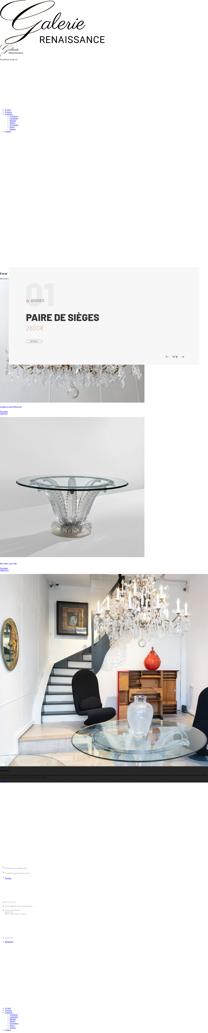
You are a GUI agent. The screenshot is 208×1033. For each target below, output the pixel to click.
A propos (8, 112)
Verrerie (13, 129)
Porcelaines (14, 125)
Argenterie (14, 116)
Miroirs (12, 123)
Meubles (13, 121)
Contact (8, 131)
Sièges (12, 127)
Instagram (9, 941)
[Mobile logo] (52, 1004)
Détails (34, 341)
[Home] (52, 43)
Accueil (8, 110)
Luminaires (14, 118)
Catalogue (9, 114)
